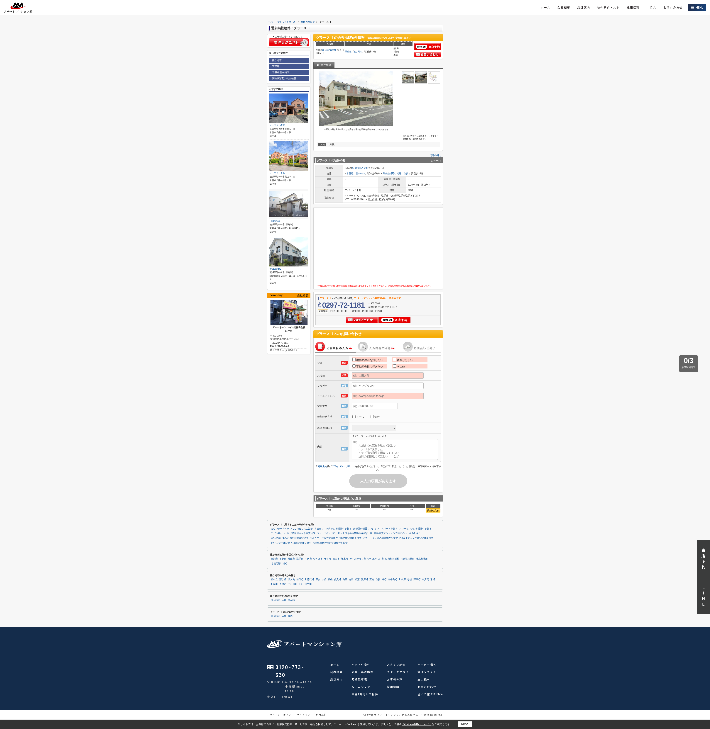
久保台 (282, 584)
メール (360, 416)
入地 (284, 600)
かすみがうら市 (358, 559)
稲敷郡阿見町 (408, 559)
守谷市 (327, 559)
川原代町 (309, 579)
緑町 (384, 579)
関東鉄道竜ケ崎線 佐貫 (284, 78)
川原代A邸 (275, 221)
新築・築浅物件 (362, 672)
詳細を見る (433, 510)
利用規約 (322, 466)
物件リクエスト (608, 7)
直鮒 (371, 579)
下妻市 (282, 559)
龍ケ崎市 (326, 50)
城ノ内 (291, 579)
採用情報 (633, 7)
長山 (330, 579)
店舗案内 (583, 7)
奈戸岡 (425, 579)
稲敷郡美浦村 (392, 559)
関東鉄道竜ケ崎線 (392, 173)
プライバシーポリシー (343, 466)
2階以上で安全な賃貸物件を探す (416, 538)
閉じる (465, 724)
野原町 (416, 579)
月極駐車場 (359, 679)
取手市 (299, 559)
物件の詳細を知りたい (369, 360)
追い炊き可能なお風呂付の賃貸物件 (289, 538)
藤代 (290, 616)
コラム (651, 7)
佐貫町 (337, 579)
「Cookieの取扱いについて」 (417, 724)
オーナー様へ (426, 665)
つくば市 (318, 559)
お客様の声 (395, 679)
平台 (318, 579)
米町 (432, 579)
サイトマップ (305, 714)
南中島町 (392, 579)
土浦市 (274, 559)
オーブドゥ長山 (277, 173)
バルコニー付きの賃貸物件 (324, 538)
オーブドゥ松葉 (277, 125)
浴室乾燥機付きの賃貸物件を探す (330, 543)
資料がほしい (405, 360)
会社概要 (563, 7)
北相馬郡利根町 (279, 563)
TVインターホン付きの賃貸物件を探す (291, 543)
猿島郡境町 (422, 559)
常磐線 (348, 51)
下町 (301, 584)
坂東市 (344, 559)
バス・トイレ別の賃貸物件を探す (380, 538)
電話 (377, 416)
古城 (351, 579)
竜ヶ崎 (291, 600)
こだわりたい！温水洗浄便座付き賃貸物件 (293, 533)
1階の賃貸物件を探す (350, 538)
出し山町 (292, 584)
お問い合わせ (672, 7)
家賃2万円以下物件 (365, 694)
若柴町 (334, 50)
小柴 (324, 579)
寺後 (409, 579)
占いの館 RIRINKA (430, 694)
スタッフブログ (398, 672)
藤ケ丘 (282, 579)
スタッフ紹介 (396, 665)
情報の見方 (435, 155)
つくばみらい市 (375, 559)
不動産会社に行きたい (369, 366)
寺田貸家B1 (275, 269)
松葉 (357, 579)
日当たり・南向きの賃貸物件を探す (333, 528)
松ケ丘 (274, 579)
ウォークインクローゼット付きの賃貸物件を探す (342, 533)
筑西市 (336, 559)
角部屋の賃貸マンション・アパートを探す (375, 528)
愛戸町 (364, 579)
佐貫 (406, 173)
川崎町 (274, 584)
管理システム (426, 672)
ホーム (545, 7)
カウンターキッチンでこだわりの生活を (292, 528)
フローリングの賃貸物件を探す (415, 528)
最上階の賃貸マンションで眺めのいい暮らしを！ (395, 533)
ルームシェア (361, 687)
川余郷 (402, 579)
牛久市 (308, 559)
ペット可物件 (361, 665)
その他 (401, 366)
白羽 (345, 579)
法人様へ (423, 679)
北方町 (308, 584)
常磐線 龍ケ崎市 (280, 72)
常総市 (291, 559)
